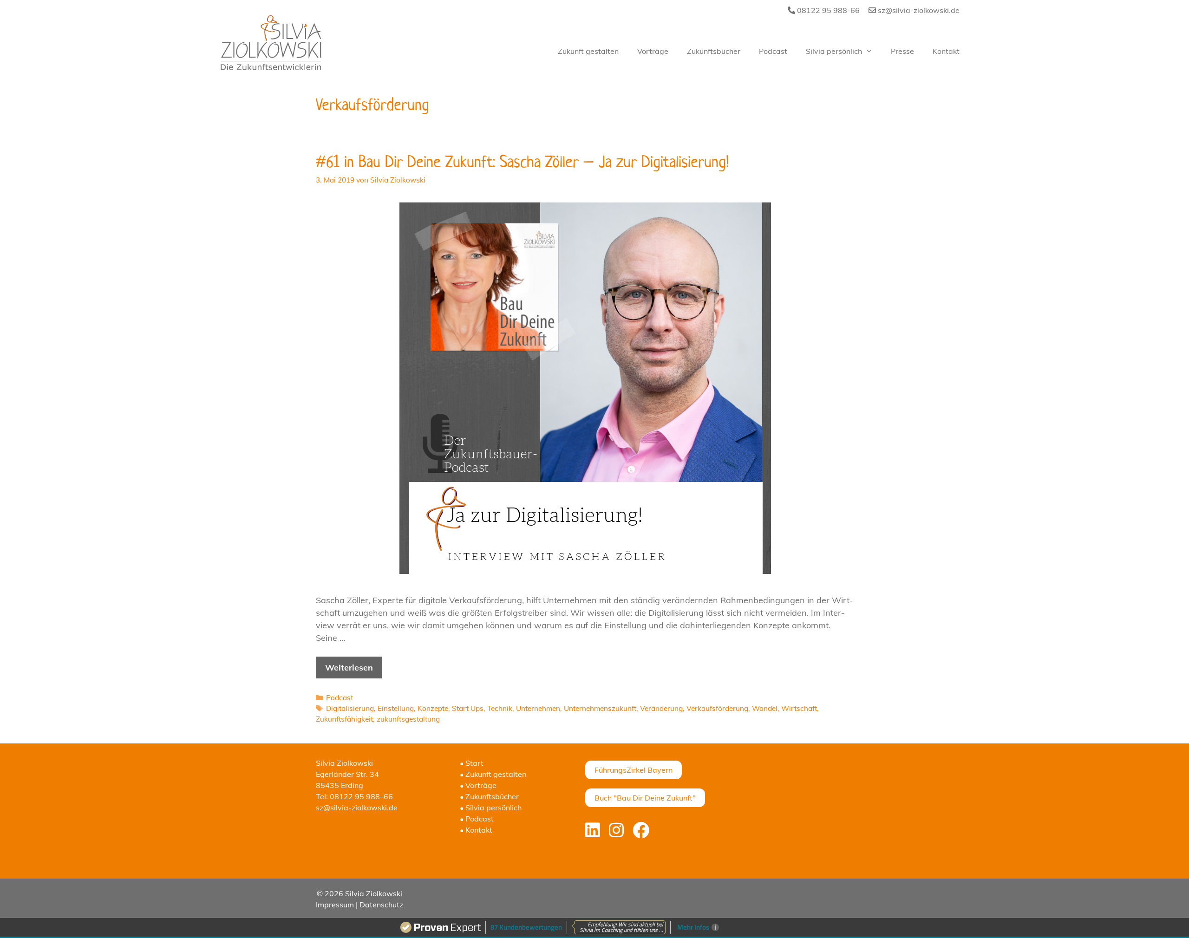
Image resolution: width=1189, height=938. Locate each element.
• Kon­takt (476, 829)
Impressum (335, 904)
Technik (499, 708)
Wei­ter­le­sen (349, 667)
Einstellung (396, 708)
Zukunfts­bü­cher (713, 51)
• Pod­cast (477, 818)
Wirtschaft (799, 708)
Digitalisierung (350, 708)
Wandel (764, 708)
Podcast (339, 697)
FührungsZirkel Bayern (633, 770)
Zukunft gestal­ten (588, 51)
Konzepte (433, 708)
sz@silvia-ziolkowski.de (918, 10)
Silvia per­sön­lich (834, 51)
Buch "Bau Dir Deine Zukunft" (645, 797)
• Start (471, 763)
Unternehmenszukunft (600, 708)
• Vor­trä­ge (478, 785)
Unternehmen (538, 708)
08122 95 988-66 (827, 10)
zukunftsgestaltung (408, 719)
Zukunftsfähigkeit (344, 719)
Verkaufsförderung (717, 708)
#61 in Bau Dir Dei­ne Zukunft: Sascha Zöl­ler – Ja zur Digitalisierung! (522, 161)
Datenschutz (381, 904)
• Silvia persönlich (491, 807)
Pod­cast (773, 51)
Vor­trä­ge (652, 51)
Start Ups (467, 708)
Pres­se (902, 51)
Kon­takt (946, 51)
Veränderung (661, 708)
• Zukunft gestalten (493, 774)
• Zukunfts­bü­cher (489, 796)
